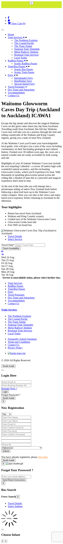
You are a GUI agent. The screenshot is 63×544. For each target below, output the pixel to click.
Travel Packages (16, 86)
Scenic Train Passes (24, 72)
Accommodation (16, 92)
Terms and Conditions (19, 342)
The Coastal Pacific (24, 43)
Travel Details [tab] (15, 236)
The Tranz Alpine (23, 46)
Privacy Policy (15, 347)
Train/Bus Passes (17, 66)
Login (5, 392)
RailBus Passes (16, 60)
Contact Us (13, 95)
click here (43, 457)
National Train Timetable (27, 49)
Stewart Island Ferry (24, 84)
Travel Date (8, 245)
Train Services (15, 37)
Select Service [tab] (15, 239)
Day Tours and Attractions (21, 89)
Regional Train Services (26, 54)
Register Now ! (9, 388)
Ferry (11, 75)
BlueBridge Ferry (23, 81)
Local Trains (20, 57)
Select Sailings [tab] (15, 506)
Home (11, 34)
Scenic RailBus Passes (25, 63)
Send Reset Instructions (14, 480)
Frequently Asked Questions (22, 339)
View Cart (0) (18, 23)
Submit (6, 451)
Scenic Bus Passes (23, 69)
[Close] (2, 370)
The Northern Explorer (26, 40)
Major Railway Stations (26, 52)
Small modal (8, 366)
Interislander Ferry (23, 78)
